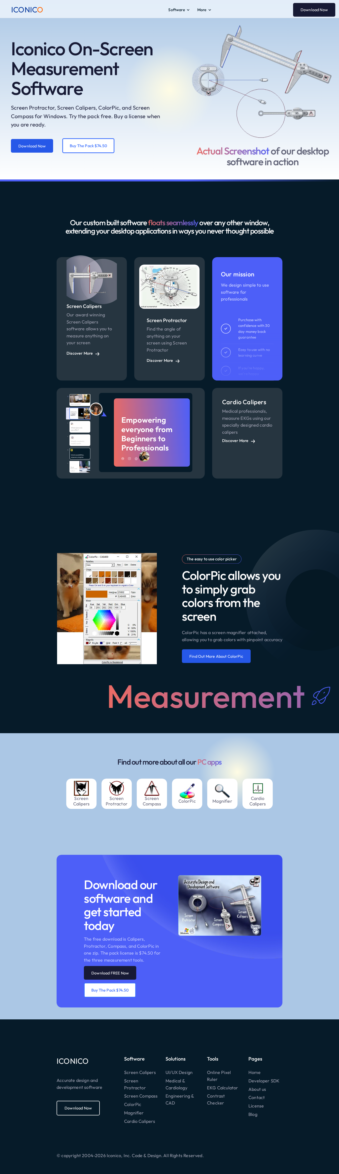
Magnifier (134, 1113)
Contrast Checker (216, 1099)
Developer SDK (263, 1081)
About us (257, 1089)
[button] (179, 10)
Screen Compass (141, 1096)
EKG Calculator (222, 1088)
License (256, 1106)
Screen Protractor (135, 1084)
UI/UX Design (179, 1072)
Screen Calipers (140, 1072)
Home (254, 1072)
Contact (256, 1097)
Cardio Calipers (139, 1121)
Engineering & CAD (180, 1099)
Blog (252, 1114)
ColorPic (132, 1104)
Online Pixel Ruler (219, 1076)
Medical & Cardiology (176, 1084)
